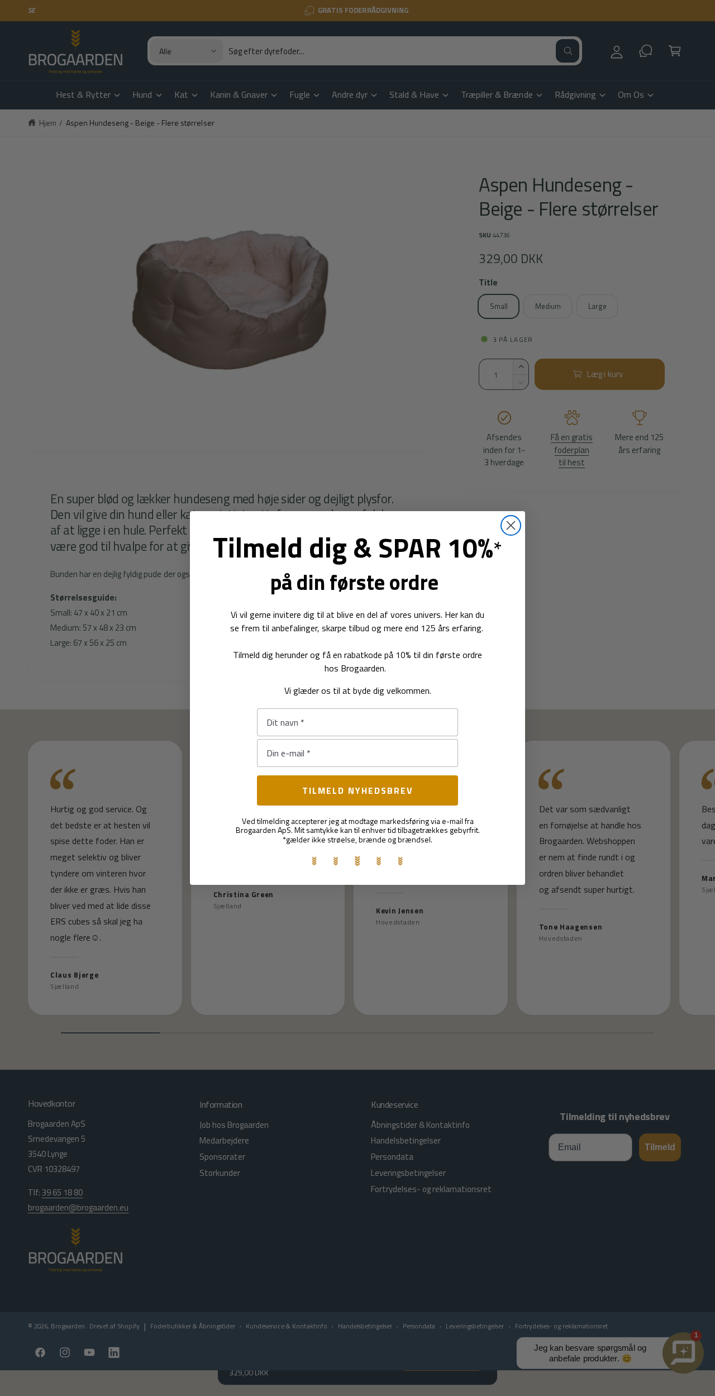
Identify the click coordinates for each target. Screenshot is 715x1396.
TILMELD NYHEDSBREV (357, 790)
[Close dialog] (511, 525)
